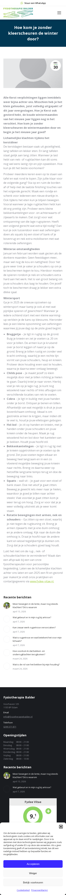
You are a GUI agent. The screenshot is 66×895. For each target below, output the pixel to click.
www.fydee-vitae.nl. (42, 581)
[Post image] (6, 605)
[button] (61, 826)
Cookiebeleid (23, 890)
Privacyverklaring (39, 890)
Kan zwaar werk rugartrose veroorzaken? (34, 627)
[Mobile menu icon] (59, 12)
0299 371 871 (9, 726)
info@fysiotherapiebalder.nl (17, 716)
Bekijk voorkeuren (33, 882)
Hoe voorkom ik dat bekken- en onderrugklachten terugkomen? (29, 653)
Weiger (33, 873)
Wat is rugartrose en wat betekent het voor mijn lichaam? (37, 639)
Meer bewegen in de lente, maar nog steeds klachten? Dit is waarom (35, 605)
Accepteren (33, 864)
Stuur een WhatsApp (35, 3)
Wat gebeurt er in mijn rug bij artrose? (32, 617)
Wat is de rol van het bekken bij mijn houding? (36, 664)
